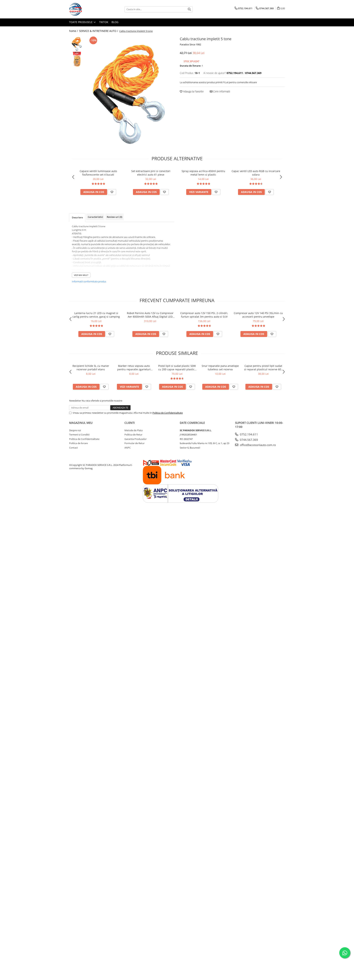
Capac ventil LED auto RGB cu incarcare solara (256, 172)
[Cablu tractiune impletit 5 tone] (130, 91)
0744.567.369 (248, 440)
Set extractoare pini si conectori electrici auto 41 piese (150, 172)
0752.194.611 (248, 434)
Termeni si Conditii (79, 434)
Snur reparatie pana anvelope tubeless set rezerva (220, 367)
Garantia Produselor (135, 439)
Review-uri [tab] (114, 217)
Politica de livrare (78, 443)
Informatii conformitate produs (89, 281)
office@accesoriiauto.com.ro (257, 445)
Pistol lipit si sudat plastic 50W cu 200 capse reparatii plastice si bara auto (177, 367)
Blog (115, 22)
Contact (73, 447)
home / (74, 31)
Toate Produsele (81, 22)
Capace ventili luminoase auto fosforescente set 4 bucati (98, 172)
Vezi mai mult (81, 275)
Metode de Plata (133, 430)
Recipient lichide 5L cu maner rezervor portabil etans (90, 367)
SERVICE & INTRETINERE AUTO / (99, 31)
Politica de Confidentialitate (167, 412)
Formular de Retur (134, 443)
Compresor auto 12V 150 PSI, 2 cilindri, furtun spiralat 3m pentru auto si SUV (204, 314)
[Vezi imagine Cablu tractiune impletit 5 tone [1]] (77, 59)
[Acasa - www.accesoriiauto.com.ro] (87, 9)
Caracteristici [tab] (95, 217)
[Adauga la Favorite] (112, 192)
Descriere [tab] (77, 217)
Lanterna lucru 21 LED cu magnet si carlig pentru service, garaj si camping (96, 314)
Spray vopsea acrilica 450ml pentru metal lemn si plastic (203, 172)
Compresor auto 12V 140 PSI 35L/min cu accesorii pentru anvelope (258, 314)
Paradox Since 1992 (190, 44)
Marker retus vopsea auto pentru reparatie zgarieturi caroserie (134, 367)
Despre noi (75, 430)
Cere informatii (221, 91)
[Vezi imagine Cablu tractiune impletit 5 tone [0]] (77, 43)
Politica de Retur (133, 434)
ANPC (127, 447)
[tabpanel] (130, 91)
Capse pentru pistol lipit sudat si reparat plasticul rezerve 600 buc (263, 367)
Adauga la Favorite (193, 91)
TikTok (103, 22)
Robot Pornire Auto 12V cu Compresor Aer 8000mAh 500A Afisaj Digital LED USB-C (150, 314)
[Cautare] (189, 9)
